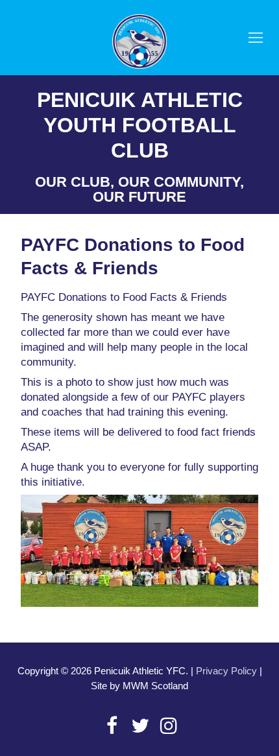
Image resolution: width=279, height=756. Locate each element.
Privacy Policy (226, 671)
